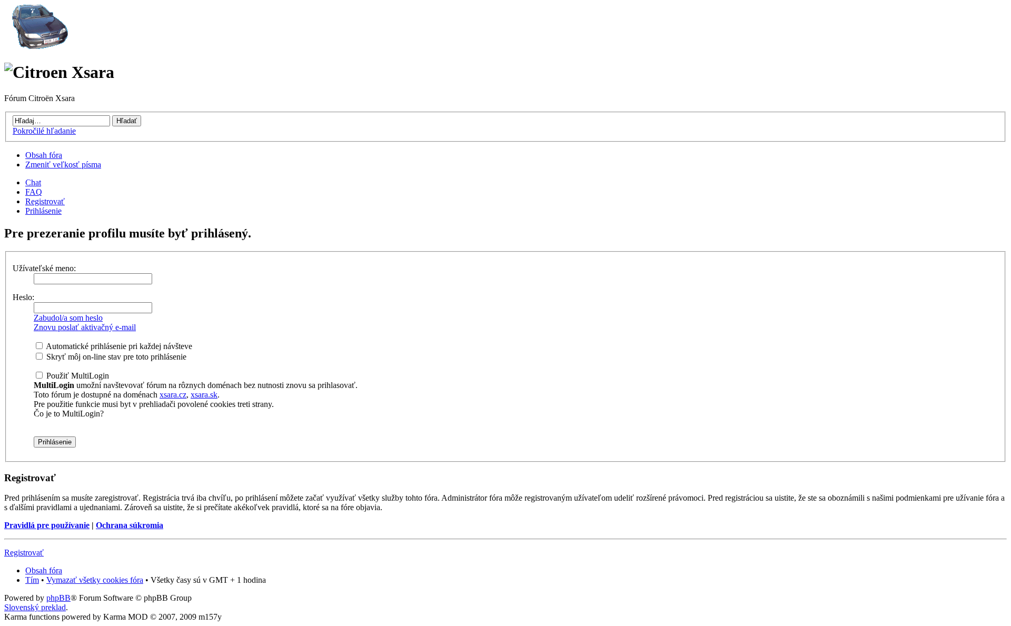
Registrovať (45, 201)
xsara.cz (173, 394)
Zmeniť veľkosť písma (63, 164)
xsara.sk (204, 394)
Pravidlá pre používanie (47, 525)
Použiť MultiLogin (76, 375)
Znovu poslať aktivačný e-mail (85, 327)
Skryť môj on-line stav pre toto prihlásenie (115, 356)
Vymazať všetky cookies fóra (94, 579)
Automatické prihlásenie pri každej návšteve (118, 346)
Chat (33, 182)
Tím (32, 579)
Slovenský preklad (35, 607)
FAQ (33, 191)
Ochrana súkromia (129, 525)
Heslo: (23, 297)
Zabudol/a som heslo (68, 317)
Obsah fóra (43, 155)
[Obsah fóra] (38, 46)
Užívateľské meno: (44, 268)
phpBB (58, 597)
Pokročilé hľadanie (44, 130)
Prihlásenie (43, 210)
